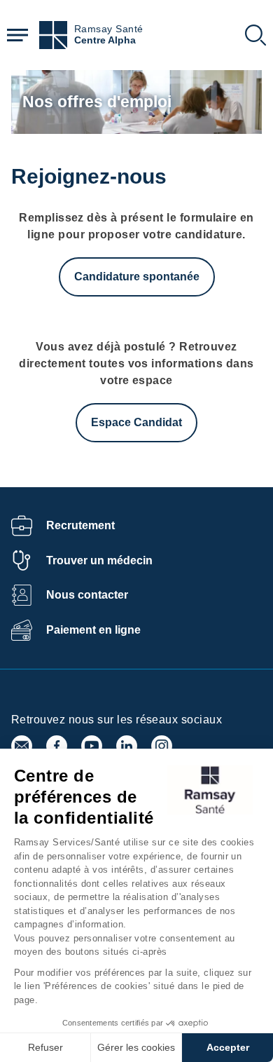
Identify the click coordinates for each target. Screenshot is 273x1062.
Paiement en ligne (93, 630)
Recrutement (80, 525)
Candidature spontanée (137, 276)
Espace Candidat (136, 422)
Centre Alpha (105, 40)
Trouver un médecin (99, 560)
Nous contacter (87, 595)
